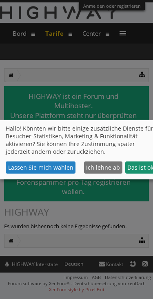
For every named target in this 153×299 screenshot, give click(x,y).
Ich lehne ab (103, 167)
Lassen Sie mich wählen (40, 167)
